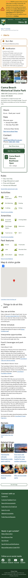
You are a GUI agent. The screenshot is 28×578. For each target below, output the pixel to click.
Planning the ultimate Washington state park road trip (7, 458)
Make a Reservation (7, 534)
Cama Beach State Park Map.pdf (8, 299)
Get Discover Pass (14, 151)
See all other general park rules (9, 189)
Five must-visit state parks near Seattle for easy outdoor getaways (20, 458)
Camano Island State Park (12, 316)
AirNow (16, 16)
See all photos (21, 81)
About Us (25, 19)
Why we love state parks (20, 477)
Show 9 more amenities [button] (7, 237)
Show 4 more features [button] (7, 258)
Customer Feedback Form (8, 500)
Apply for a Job (5, 510)
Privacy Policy (14, 571)
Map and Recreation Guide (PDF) (10, 547)
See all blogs (14, 484)
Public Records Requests (8, 517)
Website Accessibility (7, 513)
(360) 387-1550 (14, 142)
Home (2, 28)
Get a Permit (4, 540)
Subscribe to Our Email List (9, 506)
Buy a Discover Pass (7, 537)
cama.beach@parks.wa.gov (12, 140)
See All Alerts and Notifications (10, 544)
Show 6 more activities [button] (7, 212)
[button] (25, 22)
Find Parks (7, 28)
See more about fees (10, 131)
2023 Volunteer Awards (6, 477)
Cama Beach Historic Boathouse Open (14, 159)
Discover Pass (18, 19)
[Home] (3, 22)
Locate (3, 266)
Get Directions (14, 146)
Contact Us (4, 496)
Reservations (10, 19)
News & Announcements (8, 503)
